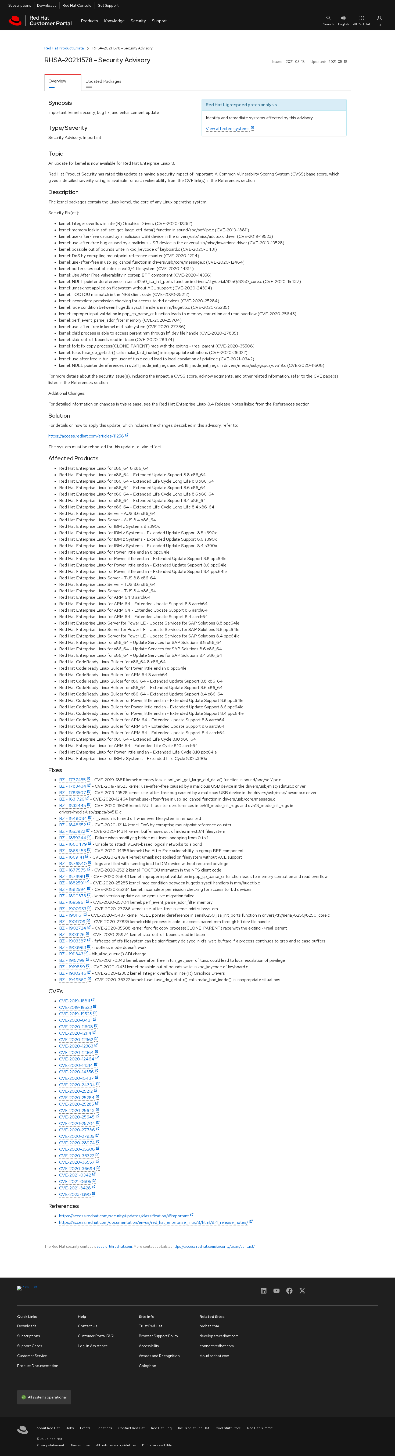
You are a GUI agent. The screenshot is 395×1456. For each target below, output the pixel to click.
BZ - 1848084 (73, 818)
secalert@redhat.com (114, 1246)
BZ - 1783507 (72, 792)
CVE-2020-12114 (75, 1033)
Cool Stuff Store (228, 1428)
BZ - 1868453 (72, 850)
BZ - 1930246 (72, 973)
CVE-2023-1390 (75, 1194)
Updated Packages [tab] (103, 81)
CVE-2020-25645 (77, 1117)
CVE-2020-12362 (76, 1039)
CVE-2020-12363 (76, 1046)
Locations (104, 1428)
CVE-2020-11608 (76, 1027)
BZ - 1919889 (72, 967)
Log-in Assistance (93, 1345)
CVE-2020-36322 (76, 1156)
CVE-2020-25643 (77, 1110)
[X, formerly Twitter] (302, 1292)
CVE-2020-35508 (77, 1149)
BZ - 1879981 (72, 876)
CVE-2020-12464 (76, 1059)
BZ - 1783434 (72, 786)
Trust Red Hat (150, 1326)
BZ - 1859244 (72, 838)
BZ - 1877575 (72, 870)
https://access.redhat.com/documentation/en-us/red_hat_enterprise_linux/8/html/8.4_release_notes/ (153, 1222)
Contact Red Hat (131, 1428)
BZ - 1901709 (72, 921)
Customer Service (32, 1355)
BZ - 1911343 (71, 954)
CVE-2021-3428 (75, 1188)
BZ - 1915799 (72, 960)
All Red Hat (361, 24)
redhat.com (209, 1326)
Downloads (46, 5)
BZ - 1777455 (72, 780)
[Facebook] (289, 1292)
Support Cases (29, 1345)
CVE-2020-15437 (76, 1078)
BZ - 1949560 (73, 979)
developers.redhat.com (219, 1335)
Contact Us (87, 1326)
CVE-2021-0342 (75, 1175)
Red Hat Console (77, 5)
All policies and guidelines (116, 1445)
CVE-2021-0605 (75, 1181)
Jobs (70, 1428)
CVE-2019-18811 (74, 1001)
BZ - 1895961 (72, 902)
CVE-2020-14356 (76, 1072)
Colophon (147, 1365)
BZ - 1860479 (73, 844)
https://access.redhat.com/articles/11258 (86, 436)
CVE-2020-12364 (76, 1052)
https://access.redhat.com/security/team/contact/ (214, 1246)
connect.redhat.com (217, 1345)
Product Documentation (37, 1365)
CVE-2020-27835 (76, 1136)
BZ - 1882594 (72, 889)
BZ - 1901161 (70, 915)
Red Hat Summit (259, 1428)
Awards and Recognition (159, 1355)
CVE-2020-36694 (77, 1168)
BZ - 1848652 (72, 825)
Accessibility (149, 1345)
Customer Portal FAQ (96, 1335)
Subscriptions (19, 5)
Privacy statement (50, 1445)
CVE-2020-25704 (77, 1123)
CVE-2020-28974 (77, 1143)
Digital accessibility (157, 1445)
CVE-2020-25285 (76, 1104)
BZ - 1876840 (73, 863)
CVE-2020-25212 (76, 1091)
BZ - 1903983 (72, 947)
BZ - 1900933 (72, 909)
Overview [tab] (57, 81)
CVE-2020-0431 (75, 1020)
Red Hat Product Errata (64, 48)
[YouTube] (276, 1292)
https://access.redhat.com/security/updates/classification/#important (124, 1216)
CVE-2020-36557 (77, 1162)
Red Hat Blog (161, 1428)
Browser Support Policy (158, 1335)
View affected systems (228, 128)
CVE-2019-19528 (75, 1014)
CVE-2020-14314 (76, 1065)
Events (85, 1428)
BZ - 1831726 (71, 799)
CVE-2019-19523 (75, 1007)
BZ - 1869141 (71, 857)
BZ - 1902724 (72, 928)
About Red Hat (48, 1428)
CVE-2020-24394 (77, 1085)
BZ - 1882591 (71, 883)
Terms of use (80, 1445)
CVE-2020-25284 (77, 1097)
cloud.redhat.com (214, 1355)
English (343, 24)
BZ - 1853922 (72, 831)
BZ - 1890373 (72, 896)
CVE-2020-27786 (77, 1130)
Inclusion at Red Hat (193, 1428)
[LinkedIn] (263, 1292)
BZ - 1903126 (72, 934)
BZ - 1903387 (72, 941)
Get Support (108, 5)
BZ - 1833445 (72, 805)
